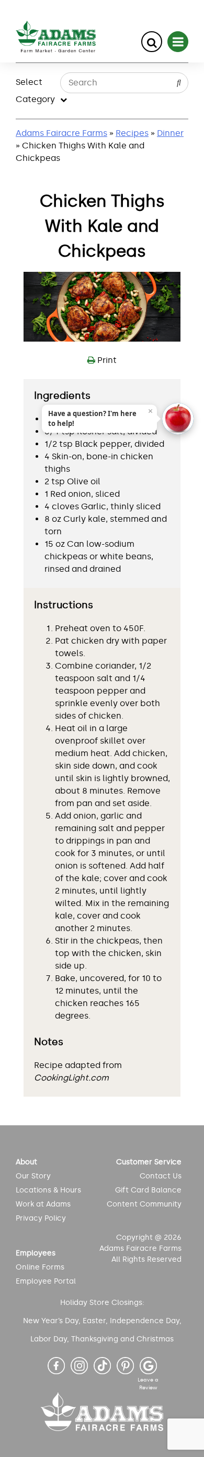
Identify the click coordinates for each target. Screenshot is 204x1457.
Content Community (144, 1204)
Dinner (170, 133)
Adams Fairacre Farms (61, 133)
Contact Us (160, 1176)
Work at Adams (43, 1204)
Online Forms (40, 1267)
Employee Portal (46, 1281)
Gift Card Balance (148, 1190)
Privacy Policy (41, 1218)
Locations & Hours (48, 1190)
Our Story (33, 1176)
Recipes (132, 133)
